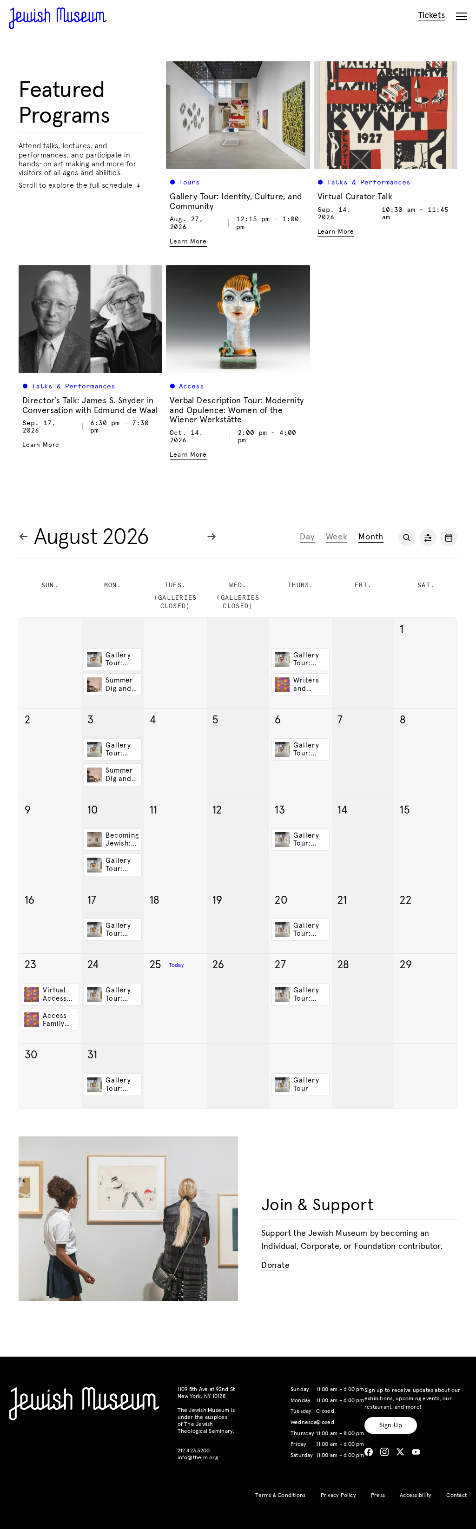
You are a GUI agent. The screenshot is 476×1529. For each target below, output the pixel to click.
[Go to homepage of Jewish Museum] (57, 18)
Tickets (431, 15)
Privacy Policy (338, 1495)
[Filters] (427, 537)
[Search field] (407, 537)
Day (307, 537)
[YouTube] (416, 1452)
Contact (456, 1495)
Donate (275, 1266)
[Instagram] (384, 1452)
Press (378, 1495)
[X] (400, 1452)
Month (370, 537)
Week (337, 537)
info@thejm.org (198, 1458)
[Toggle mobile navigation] (461, 16)
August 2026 (91, 537)
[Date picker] (448, 537)
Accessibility (415, 1495)
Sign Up (390, 1425)
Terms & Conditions (280, 1495)
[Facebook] (368, 1452)
